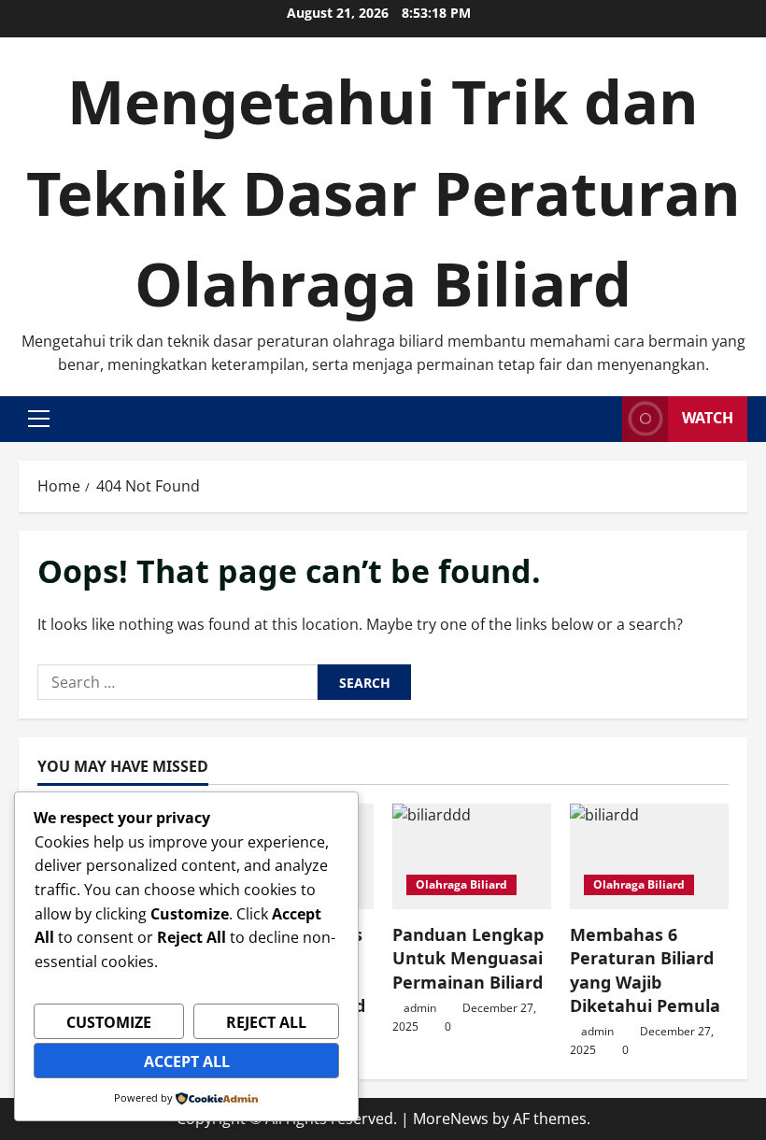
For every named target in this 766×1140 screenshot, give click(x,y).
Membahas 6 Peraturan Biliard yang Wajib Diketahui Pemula (645, 970)
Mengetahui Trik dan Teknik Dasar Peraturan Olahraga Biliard (383, 192)
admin (420, 1008)
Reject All (266, 1022)
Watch (707, 417)
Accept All (187, 1061)
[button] (39, 418)
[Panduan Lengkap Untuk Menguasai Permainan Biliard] (471, 856)
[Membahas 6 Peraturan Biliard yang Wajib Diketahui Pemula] (649, 856)
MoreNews (451, 1118)
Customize (108, 1022)
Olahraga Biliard (461, 884)
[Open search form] (602, 419)
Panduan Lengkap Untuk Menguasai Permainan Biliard (468, 957)
